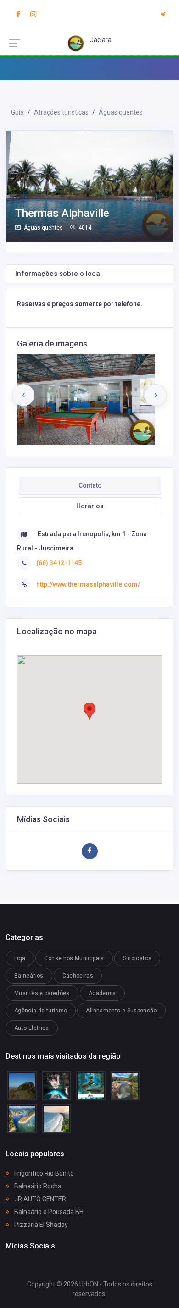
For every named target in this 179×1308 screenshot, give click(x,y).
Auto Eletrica (31, 1028)
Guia (17, 112)
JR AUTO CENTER (39, 1199)
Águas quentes (121, 112)
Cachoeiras (78, 976)
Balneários (29, 976)
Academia (102, 993)
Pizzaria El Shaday (40, 1224)
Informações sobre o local (58, 273)
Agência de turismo (40, 1010)
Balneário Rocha (37, 1186)
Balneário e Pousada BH (48, 1211)
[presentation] (23, 395)
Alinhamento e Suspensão (121, 1010)
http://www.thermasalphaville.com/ (88, 584)
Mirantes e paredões (42, 993)
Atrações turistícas (61, 112)
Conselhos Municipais (74, 958)
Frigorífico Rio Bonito (43, 1173)
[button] (89, 711)
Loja (19, 958)
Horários (90, 506)
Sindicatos (137, 958)
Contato (90, 485)
